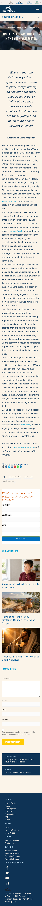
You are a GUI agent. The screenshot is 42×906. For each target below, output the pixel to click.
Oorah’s (16, 447)
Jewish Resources (13, 853)
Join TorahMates (12, 840)
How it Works (10, 803)
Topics (7, 806)
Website (5, 719)
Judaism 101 (21, 27)
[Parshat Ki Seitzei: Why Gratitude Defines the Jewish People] (21, 602)
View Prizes (10, 833)
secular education (14, 477)
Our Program (10, 809)
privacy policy (10, 902)
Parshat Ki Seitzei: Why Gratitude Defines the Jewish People (18, 620)
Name (4, 700)
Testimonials (10, 814)
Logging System (12, 830)
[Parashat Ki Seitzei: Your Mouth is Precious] (21, 570)
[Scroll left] (2, 2)
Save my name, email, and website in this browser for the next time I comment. (18, 733)
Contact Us (9, 843)
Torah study (25, 424)
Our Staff (8, 812)
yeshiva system (8, 481)
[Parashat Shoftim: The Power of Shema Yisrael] (21, 640)
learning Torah (15, 231)
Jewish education (10, 201)
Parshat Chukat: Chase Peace (18, 772)
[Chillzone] (29, 2)
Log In (7, 827)
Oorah (9, 896)
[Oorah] (10, 2)
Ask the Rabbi (9, 27)
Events (8, 820)
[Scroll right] (40, 2)
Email (4, 710)
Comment (6, 679)
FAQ (7, 817)
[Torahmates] (19, 2)
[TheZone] (37, 2)
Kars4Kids (27, 899)
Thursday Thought (12, 856)
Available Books (12, 859)
